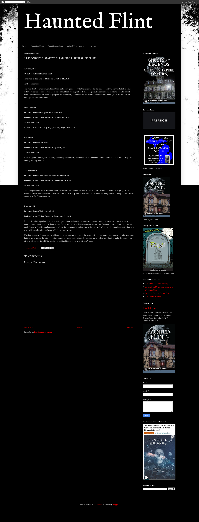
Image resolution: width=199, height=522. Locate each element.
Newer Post (28, 327)
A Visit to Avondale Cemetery (156, 283)
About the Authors (55, 46)
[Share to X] (47, 248)
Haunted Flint (88, 22)
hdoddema (98, 504)
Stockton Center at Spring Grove (157, 293)
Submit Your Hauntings (77, 46)
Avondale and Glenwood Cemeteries (159, 287)
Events (93, 46)
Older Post (130, 327)
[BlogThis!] (45, 248)
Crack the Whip (151, 290)
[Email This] (42, 248)
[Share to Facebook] (50, 248)
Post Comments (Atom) (43, 332)
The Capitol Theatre (153, 296)
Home (24, 46)
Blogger (116, 504)
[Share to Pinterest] (52, 248)
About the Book (37, 46)
